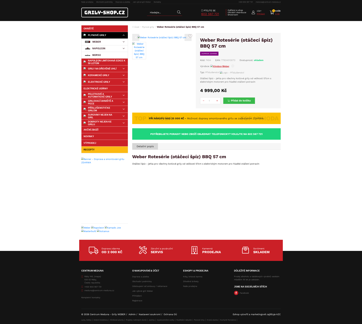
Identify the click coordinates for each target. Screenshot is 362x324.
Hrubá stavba (212, 320)
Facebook (244, 293)
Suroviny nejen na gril (100, 116)
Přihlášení (137, 296)
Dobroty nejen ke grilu (100, 123)
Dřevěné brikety (191, 281)
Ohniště (89, 28)
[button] (135, 37)
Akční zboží (91, 130)
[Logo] (104, 12)
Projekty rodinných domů (136, 320)
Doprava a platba (123, 2)
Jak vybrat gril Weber (142, 2)
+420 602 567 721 (246, 2)
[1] (178, 12)
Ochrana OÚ (170, 314)
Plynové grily (97, 35)
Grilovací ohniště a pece (100, 102)
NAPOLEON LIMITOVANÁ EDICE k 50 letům (106, 61)
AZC (278, 314)
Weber (96, 42)
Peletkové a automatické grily (100, 95)
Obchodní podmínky (104, 2)
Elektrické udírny (96, 88)
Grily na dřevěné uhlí (102, 68)
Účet (259, 11)
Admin (132, 314)
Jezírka (152, 320)
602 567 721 (210, 14)
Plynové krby (199, 320)
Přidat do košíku (241, 100)
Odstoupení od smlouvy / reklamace (149, 286)
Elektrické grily (99, 82)
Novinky (89, 136)
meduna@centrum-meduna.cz (268, 2)
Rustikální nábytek (184, 320)
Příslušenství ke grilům (99, 109)
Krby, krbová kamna (192, 276)
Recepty (89, 149)
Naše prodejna (87, 2)
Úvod (136, 27)
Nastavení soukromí (149, 314)
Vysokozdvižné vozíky (165, 320)
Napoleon (98, 48)
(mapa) (97, 276)
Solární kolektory (101, 320)
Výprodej (90, 143)
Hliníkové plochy (117, 320)
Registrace (137, 300)
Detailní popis (145, 146)
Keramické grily (98, 75)
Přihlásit (261, 14)
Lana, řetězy (86, 320)
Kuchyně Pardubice (228, 320)
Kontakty (157, 2)
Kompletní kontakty (90, 297)
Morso (96, 55)
